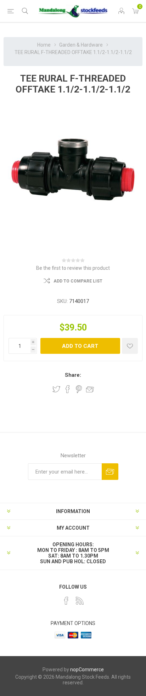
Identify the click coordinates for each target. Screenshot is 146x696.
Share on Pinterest (79, 389)
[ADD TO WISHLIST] (130, 346)
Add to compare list (78, 281)
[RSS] (79, 600)
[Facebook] (66, 600)
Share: (73, 375)
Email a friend (90, 389)
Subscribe (110, 471)
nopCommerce (87, 669)
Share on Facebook (68, 389)
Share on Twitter (56, 389)
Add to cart (80, 346)
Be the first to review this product (73, 268)
